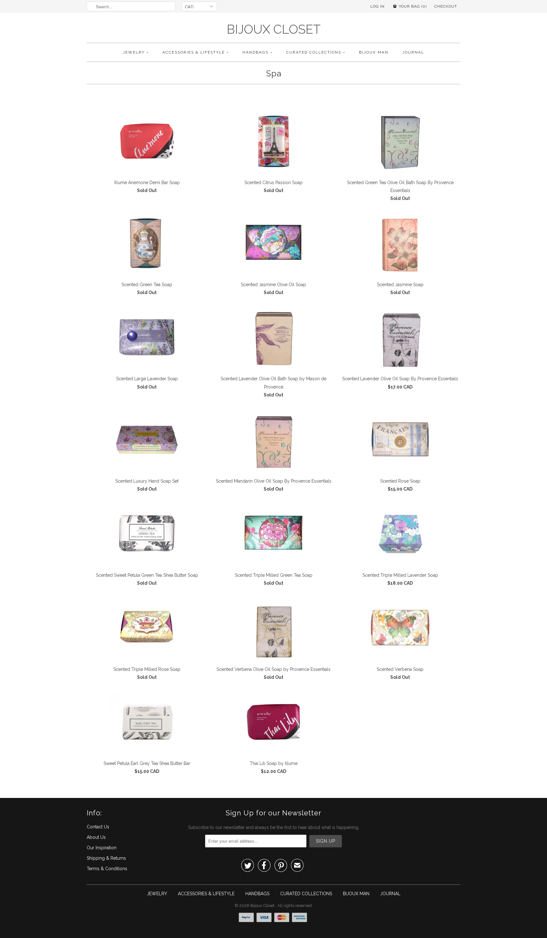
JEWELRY (134, 52)
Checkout (445, 6)
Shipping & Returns (106, 858)
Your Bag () (412, 6)
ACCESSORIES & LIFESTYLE (193, 52)
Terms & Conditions (107, 868)
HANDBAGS (255, 52)
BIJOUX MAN (373, 52)
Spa (273, 73)
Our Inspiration (101, 847)
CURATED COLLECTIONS (313, 52)
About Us (96, 837)
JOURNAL (413, 52)
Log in (377, 6)
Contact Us (98, 826)
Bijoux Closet (274, 29)
